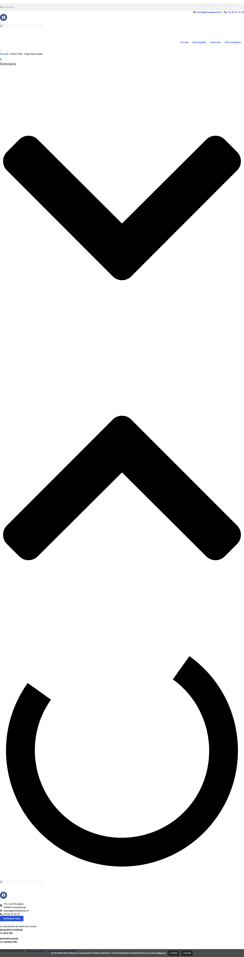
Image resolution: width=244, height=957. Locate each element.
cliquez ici (161, 953)
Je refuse (174, 953)
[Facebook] (3, 17)
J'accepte (187, 953)
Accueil (4, 53)
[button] (122, 208)
